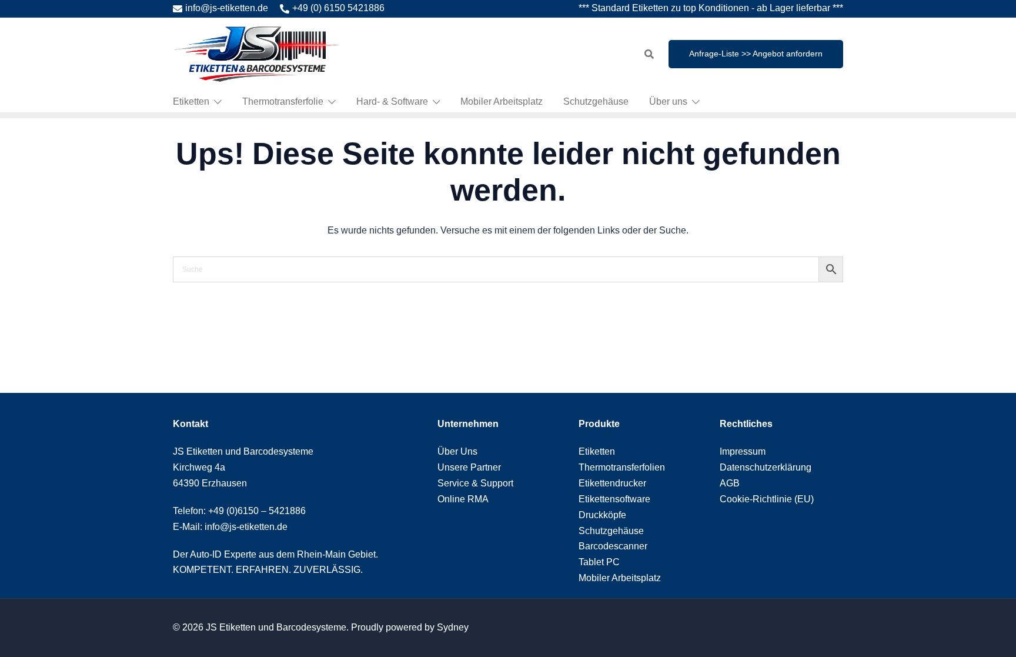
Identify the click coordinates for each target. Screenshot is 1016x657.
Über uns (668, 101)
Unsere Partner (469, 467)
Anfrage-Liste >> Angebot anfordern (756, 53)
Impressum (743, 451)
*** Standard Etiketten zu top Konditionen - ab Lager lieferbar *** (711, 8)
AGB (730, 483)
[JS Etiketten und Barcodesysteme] (256, 53)
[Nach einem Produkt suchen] (649, 54)
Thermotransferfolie (282, 101)
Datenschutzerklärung (765, 467)
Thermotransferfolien (622, 467)
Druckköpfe (602, 515)
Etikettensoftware (614, 499)
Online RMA (463, 499)
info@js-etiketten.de (226, 8)
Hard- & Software (392, 101)
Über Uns (457, 451)
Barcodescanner (613, 546)
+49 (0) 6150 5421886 (338, 8)
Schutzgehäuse (596, 101)
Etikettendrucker (612, 483)
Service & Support (475, 483)
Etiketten (191, 101)
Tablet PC (599, 562)
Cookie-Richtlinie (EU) (767, 499)
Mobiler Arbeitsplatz (501, 101)
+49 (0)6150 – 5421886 (257, 511)
